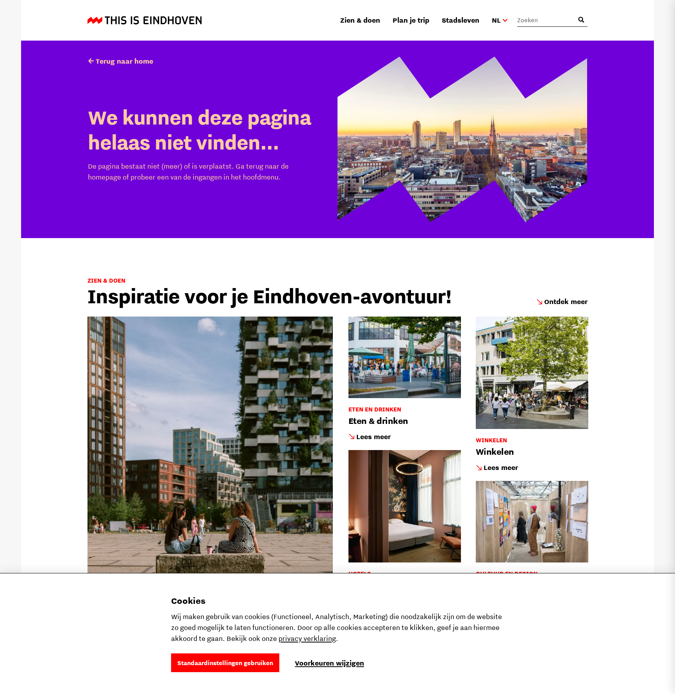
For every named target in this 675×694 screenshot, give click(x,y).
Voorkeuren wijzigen (329, 662)
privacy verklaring (307, 638)
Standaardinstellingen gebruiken (225, 663)
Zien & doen (360, 20)
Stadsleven (460, 20)
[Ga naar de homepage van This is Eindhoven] (145, 20)
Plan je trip (411, 20)
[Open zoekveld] (581, 20)
